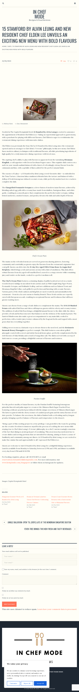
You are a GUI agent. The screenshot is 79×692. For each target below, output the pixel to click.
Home (4, 46)
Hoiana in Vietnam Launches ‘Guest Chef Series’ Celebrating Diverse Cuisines (37, 499)
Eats (9, 46)
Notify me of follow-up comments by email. (16, 591)
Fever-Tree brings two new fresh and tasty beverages (47, 529)
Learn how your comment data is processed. (57, 609)
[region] (26, 674)
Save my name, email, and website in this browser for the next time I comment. (30, 569)
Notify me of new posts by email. (12, 598)
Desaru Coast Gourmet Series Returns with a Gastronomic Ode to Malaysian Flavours (61, 499)
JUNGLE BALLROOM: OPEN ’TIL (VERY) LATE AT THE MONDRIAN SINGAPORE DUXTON (39, 522)
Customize (13, 683)
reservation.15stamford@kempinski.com (19, 459)
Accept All (40, 683)
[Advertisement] (39, 79)
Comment (5, 574)
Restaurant (24, 124)
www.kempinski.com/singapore (16, 462)
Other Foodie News (56, 672)
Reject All (27, 683)
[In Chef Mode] (39, 647)
